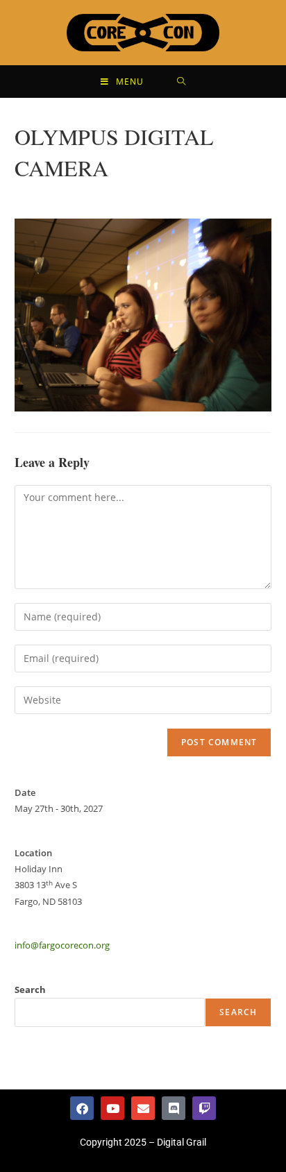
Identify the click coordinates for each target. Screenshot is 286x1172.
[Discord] (173, 1108)
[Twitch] (204, 1108)
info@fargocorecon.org (62, 945)
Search (30, 989)
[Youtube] (112, 1108)
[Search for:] (181, 81)
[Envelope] (143, 1108)
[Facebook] (82, 1108)
